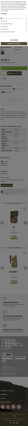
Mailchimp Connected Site (9, 32)
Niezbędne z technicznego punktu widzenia (12, 18)
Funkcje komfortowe (7, 23)
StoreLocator (6, 29)
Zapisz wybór (14, 40)
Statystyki (5, 21)
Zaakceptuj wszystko (14, 43)
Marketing (5, 26)
